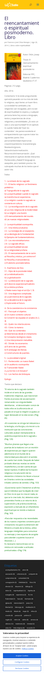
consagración (10, 582)
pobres (27, 615)
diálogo (29, 587)
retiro (17, 620)
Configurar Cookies (22, 662)
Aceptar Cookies (22, 656)
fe (30, 595)
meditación (30, 607)
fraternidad (10, 599)
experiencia (21, 595)
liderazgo (19, 607)
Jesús (29, 603)
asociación (10, 574)
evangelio (9, 595)
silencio (9, 624)
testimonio (20, 624)
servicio (34, 620)
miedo (8, 611)
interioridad (19, 603)
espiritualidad (19, 591)
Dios (33, 582)
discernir (19, 587)
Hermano (29, 599)
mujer (26, 611)
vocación (31, 628)
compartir (33, 574)
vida (8, 628)
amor (25, 570)
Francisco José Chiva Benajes (19, 42)
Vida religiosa (18, 628)
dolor (8, 591)
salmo (25, 620)
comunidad (23, 578)
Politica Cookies (28, 648)
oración (9, 615)
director (9, 587)
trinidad (30, 624)
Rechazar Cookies (22, 668)
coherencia (21, 574)
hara (19, 599)
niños (34, 611)
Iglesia (8, 603)
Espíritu (31, 591)
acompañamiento (12, 570)
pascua (18, 615)
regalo (8, 620)
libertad (9, 607)
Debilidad (23, 582)
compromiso (10, 578)
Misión (17, 611)
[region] (22, 651)
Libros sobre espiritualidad (20, 45)
